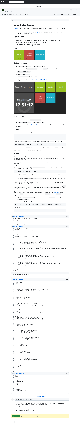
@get (17, 410)
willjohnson (38, 32)
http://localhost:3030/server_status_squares (38, 79)
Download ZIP (75, 14)
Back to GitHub (32, 1)
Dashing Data (56, 192)
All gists (27, 1)
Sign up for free (16, 416)
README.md (11, 10)
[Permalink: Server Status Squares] (13, 25)
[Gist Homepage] (4, 2)
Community (38, 421)
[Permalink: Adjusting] (13, 129)
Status (34, 421)
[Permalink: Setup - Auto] (13, 116)
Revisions (11, 14)
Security (31, 421)
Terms (24, 421)
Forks (26, 14)
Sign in (72, 2)
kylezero (17, 399)
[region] (40, 118)
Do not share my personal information (60, 421)
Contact (45, 421)
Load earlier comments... (42, 396)
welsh (5, 10)
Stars (19, 14)
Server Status (27, 32)
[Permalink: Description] (13, 37)
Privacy (27, 421)
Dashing (16, 28)
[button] (68, 14)
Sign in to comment (48, 416)
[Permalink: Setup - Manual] (13, 63)
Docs (42, 421)
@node (17, 407)
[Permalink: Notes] (13, 153)
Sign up (77, 2)
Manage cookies (50, 421)
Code (5, 14)
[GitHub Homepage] (14, 422)
